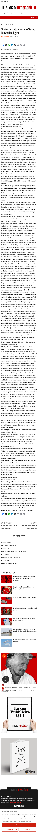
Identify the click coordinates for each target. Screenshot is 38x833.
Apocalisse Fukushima (8, 545)
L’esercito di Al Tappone (9, 563)
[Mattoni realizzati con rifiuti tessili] (6, 600)
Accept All (19, 825)
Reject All (27, 829)
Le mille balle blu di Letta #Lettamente (13, 551)
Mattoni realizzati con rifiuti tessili (24, 597)
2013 (12, 24)
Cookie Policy (27, 821)
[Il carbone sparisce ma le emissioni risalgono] (6, 642)
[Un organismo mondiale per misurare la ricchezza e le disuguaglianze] (6, 632)
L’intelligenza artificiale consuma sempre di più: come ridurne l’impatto (24, 578)
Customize (10, 829)
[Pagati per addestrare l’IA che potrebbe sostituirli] (6, 590)
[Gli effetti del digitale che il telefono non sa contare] (6, 621)
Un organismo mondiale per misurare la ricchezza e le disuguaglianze (24, 630)
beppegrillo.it (5, 36)
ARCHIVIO (8, 24)
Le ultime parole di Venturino (10, 557)
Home (2, 24)
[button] (2, 1)
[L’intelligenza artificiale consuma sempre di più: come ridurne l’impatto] (6, 579)
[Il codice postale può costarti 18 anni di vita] (6, 611)
